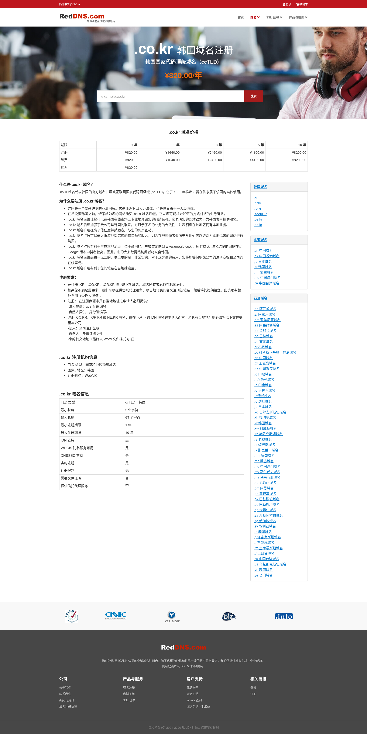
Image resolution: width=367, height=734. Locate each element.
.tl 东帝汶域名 (264, 542)
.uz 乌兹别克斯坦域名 (270, 564)
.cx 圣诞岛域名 (265, 363)
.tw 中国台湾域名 (266, 283)
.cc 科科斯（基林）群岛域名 (275, 352)
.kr (255, 197)
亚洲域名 (260, 298)
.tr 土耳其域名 (264, 553)
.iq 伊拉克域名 (264, 390)
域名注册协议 (68, 706)
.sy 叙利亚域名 (265, 526)
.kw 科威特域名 (265, 428)
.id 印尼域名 (263, 374)
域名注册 (129, 687)
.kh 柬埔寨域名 (265, 417)
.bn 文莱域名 (263, 341)
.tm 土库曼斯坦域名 (268, 548)
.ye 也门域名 (263, 575)
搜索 (254, 96)
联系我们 (65, 694)
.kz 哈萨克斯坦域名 (268, 433)
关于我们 (65, 687)
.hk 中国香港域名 (266, 255)
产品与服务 (297, 17)
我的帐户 (193, 687)
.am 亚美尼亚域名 (267, 319)
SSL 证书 (273, 17)
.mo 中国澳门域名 (267, 277)
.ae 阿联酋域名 (265, 308)
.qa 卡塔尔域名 (265, 509)
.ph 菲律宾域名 (265, 493)
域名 (253, 17)
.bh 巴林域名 (263, 335)
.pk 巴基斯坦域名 (266, 498)
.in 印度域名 (263, 384)
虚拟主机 (129, 694)
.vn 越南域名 (263, 569)
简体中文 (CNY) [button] (68, 4)
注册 (253, 694)
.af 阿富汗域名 (264, 314)
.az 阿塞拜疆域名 (266, 325)
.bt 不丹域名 (263, 347)
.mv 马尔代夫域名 (267, 471)
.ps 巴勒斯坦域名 (266, 504)
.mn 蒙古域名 (264, 272)
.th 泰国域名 (263, 531)
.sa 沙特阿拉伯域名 (268, 515)
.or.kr (257, 203)
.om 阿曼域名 (264, 488)
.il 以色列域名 (264, 379)
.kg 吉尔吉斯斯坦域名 (270, 412)
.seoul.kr (260, 213)
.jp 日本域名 (263, 261)
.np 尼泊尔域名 (265, 482)
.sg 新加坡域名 (265, 520)
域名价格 (193, 694)
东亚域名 (260, 239)
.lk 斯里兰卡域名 (266, 450)
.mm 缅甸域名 (264, 455)
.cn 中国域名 (263, 250)
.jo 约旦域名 (263, 401)
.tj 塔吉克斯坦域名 (267, 536)
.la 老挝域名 (263, 439)
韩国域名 (260, 186)
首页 (241, 17)
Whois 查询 (194, 700)
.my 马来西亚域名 (267, 477)
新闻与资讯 (66, 700)
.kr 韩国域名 (263, 266)
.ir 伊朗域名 (262, 395)
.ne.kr (258, 224)
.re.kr (257, 208)
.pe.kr (258, 219)
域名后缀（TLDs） (199, 706)
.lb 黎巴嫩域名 (264, 444)
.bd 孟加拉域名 (265, 330)
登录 (288, 4)
